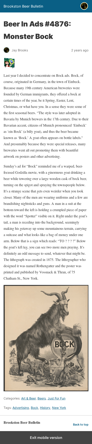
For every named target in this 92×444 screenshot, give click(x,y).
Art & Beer (28, 398)
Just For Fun (56, 398)
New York (59, 408)
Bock (34, 408)
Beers (42, 398)
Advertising (21, 408)
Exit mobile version (46, 437)
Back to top (80, 424)
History (45, 408)
